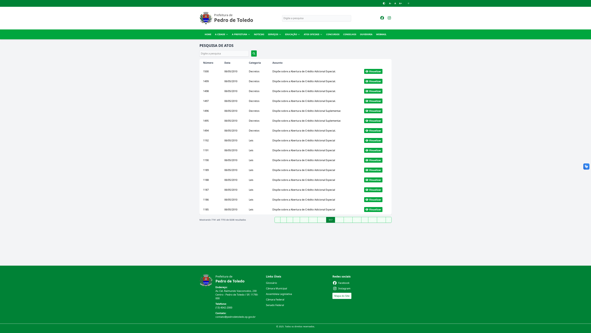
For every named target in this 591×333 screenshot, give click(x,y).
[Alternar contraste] (384, 3)
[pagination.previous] (277, 220)
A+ (400, 3)
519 (348, 219)
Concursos (333, 34)
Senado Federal (275, 305)
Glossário (271, 283)
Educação (291, 34)
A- (390, 3)
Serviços (273, 34)
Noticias (259, 34)
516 (322, 219)
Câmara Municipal (276, 288)
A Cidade (220, 34)
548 (381, 219)
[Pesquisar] (254, 53)
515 (313, 219)
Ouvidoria (366, 34)
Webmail (381, 34)
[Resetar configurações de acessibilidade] (408, 3)
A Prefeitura (239, 34)
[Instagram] (389, 18)
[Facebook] (382, 18)
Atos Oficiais (311, 34)
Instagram (344, 288)
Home (208, 34)
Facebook (344, 283)
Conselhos (349, 34)
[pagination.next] (389, 220)
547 (372, 219)
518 (339, 219)
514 (304, 219)
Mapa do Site (342, 296)
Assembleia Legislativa (279, 294)
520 (357, 219)
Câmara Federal (275, 299)
